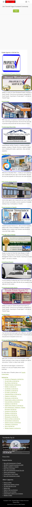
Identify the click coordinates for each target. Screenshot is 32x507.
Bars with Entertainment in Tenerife (12, 463)
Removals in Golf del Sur (11, 415)
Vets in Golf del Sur (9, 426)
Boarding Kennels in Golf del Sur (13, 384)
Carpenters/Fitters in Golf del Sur (13, 394)
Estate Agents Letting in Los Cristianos (13, 493)
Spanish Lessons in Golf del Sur (13, 422)
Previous (5, 447)
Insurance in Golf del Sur (11, 411)
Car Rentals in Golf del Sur (11, 388)
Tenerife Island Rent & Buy (9, 127)
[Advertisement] (16, 31)
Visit (16, 11)
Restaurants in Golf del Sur (11, 417)
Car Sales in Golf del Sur (11, 392)
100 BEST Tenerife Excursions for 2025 (13, 465)
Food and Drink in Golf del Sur (12, 401)
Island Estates (5, 101)
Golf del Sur (5, 377)
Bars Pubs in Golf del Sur (11, 383)
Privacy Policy (6, 456)
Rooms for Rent (7, 482)
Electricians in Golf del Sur (11, 398)
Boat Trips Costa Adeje (9, 468)
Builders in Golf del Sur (10, 386)
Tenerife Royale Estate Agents (9, 287)
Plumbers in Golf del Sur (11, 413)
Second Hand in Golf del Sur (12, 420)
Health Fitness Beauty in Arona (11, 484)
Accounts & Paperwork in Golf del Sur (14, 379)
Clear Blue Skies (6, 154)
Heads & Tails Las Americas (11, 490)
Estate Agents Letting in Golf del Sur (14, 400)
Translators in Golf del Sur (11, 424)
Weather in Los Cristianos (10, 491)
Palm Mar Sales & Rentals (8, 234)
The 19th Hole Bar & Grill (10, 486)
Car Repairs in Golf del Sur (11, 390)
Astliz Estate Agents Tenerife (9, 181)
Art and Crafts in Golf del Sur (12, 381)
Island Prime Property (7, 262)
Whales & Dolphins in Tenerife (11, 466)
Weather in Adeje (8, 495)
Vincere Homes (6, 314)
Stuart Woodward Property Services (11, 74)
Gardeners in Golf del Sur (11, 403)
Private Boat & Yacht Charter (11, 474)
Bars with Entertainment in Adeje (12, 476)
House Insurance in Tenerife (9, 207)
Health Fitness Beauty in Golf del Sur (14, 405)
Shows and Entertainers (9, 472)
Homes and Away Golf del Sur (10, 340)
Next (28, 447)
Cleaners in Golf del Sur (11, 396)
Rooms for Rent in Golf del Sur (12, 418)
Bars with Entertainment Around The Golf (14, 470)
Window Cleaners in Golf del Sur (13, 428)
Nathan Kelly (7, 488)
